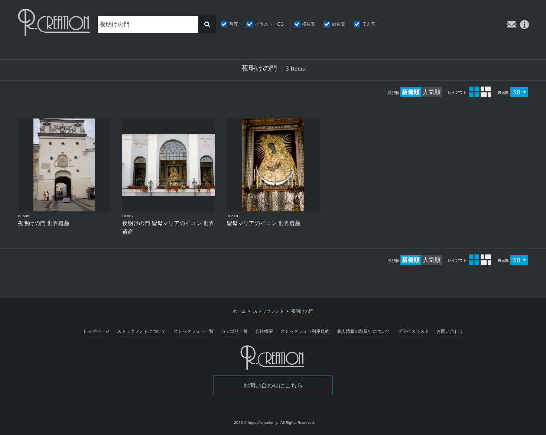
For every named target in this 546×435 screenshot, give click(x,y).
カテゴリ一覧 (234, 331)
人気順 (432, 92)
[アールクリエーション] (54, 22)
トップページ (96, 331)
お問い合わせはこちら (273, 385)
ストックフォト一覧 (193, 331)
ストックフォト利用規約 (304, 331)
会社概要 (264, 331)
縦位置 (338, 24)
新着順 (411, 92)
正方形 (369, 24)
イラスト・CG (269, 24)
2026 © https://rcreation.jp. (257, 423)
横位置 (308, 24)
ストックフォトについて (141, 331)
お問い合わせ (449, 331)
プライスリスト (413, 331)
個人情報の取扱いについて (363, 331)
